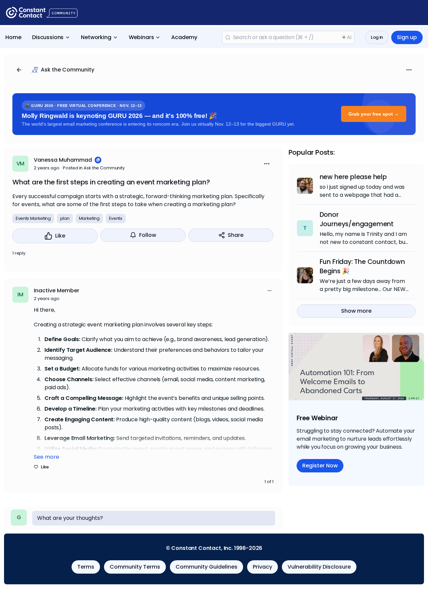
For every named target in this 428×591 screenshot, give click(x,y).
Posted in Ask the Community (94, 168)
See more (46, 457)
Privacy (262, 567)
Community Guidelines (206, 567)
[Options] (409, 70)
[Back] (19, 70)
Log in (377, 37)
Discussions (48, 37)
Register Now (320, 465)
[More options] (269, 291)
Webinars (141, 37)
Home (13, 37)
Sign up (407, 37)
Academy (184, 37)
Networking (96, 37)
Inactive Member (56, 290)
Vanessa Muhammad (63, 160)
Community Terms (135, 567)
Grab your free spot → (373, 114)
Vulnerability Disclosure (319, 567)
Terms (85, 567)
